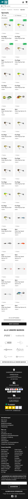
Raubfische (9, 9)
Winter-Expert (18, 470)
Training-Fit (17, 462)
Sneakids (17, 458)
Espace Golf (4, 456)
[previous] (1, 346)
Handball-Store (5, 463)
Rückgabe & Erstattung (7, 437)
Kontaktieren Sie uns (14, 374)
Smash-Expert (18, 455)
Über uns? (3, 432)
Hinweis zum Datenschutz (7, 444)
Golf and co (4, 462)
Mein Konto (4, 420)
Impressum (4, 439)
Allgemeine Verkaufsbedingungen (9, 435)
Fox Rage (4, 36)
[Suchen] (5, 6)
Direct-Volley (4, 455)
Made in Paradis (5, 468)
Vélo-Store (17, 468)
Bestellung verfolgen (6, 423)
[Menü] (1, 6)
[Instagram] (16, 496)
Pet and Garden (19, 451)
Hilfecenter (4, 421)
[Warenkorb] (26, 2)
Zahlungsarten (5, 440)
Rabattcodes (4, 427)
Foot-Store (4, 458)
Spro (2, 60)
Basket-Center (4, 449)
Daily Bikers (4, 451)
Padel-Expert (18, 449)
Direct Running (5, 453)
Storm (3, 109)
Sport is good (18, 460)
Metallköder (16, 9)
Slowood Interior (19, 453)
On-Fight (3, 472)
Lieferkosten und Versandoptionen (10, 442)
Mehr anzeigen (14, 324)
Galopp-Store (4, 460)
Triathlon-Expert (19, 465)
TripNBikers (18, 467)
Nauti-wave (4, 470)
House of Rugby (5, 465)
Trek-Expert (17, 463)
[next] (27, 346)
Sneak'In (17, 456)
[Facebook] (12, 496)
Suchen (8, 6)
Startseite (3, 9)
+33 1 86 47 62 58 (14, 379)
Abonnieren (14, 486)
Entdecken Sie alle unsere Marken (14, 362)
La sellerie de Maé (6, 467)
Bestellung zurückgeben (14, 401)
